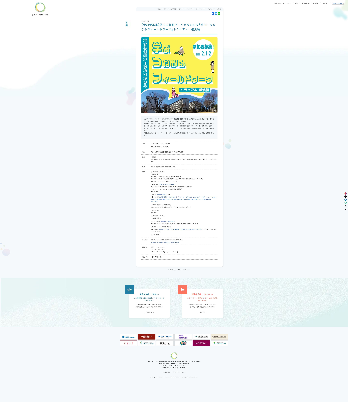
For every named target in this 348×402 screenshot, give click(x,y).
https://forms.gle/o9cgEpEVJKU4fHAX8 (165, 242)
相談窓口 (325, 3)
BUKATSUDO (161, 195)
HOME (154, 9)
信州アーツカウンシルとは (282, 3)
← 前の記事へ (172, 269)
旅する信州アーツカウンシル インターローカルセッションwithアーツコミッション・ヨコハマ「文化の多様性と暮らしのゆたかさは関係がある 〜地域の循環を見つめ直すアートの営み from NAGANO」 (183, 199)
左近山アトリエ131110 (168, 221)
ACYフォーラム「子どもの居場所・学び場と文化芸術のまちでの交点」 (180, 229)
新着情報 (316, 3)
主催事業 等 (305, 3)
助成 (296, 3)
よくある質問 (166, 372)
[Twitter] (215, 13)
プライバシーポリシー (179, 372)
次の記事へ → (186, 269)
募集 (165, 9)
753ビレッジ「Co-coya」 (167, 184)
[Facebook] (213, 13)
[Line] (218, 13)
